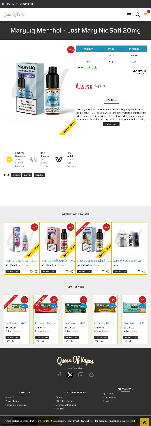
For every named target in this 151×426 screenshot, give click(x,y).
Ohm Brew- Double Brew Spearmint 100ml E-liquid (105, 323)
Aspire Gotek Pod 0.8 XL (55, 260)
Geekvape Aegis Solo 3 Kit (76, 323)
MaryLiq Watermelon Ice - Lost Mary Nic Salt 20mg (130, 260)
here (92, 420)
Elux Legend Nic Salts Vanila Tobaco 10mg (47, 323)
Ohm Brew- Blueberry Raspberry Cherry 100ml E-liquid (135, 323)
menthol (39, 174)
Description (111, 99)
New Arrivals (75, 287)
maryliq (27, 174)
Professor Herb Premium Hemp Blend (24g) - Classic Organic (17, 323)
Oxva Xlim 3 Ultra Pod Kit (91, 260)
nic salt (16, 174)
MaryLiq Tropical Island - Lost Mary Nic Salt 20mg (22, 260)
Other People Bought (75, 214)
